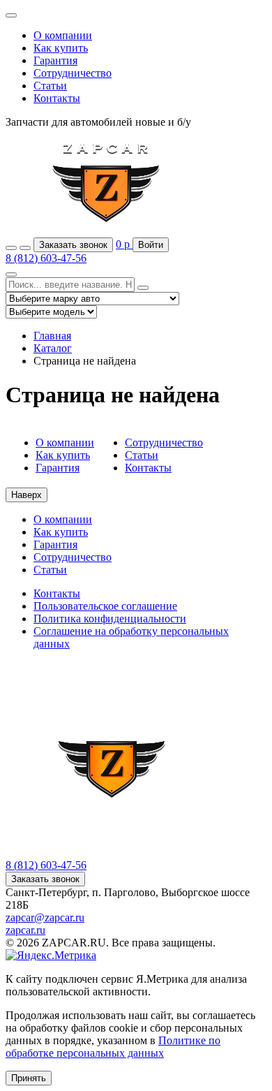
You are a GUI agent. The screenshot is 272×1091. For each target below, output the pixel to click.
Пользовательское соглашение (105, 606)
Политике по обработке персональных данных (113, 1046)
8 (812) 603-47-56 (46, 258)
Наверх (26, 495)
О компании (62, 35)
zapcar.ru (25, 930)
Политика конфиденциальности (109, 618)
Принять (28, 1078)
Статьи (50, 85)
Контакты (56, 98)
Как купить (60, 48)
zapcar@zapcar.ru (45, 917)
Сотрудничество (72, 73)
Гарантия (55, 60)
